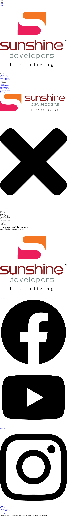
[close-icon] (33, 210)
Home (1, 0)
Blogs (1, 81)
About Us (2, 2)
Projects (2, 74)
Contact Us (3, 82)
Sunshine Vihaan (4, 78)
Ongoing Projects (4, 75)
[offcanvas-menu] (0, 112)
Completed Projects (5, 79)
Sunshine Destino (4, 76)
